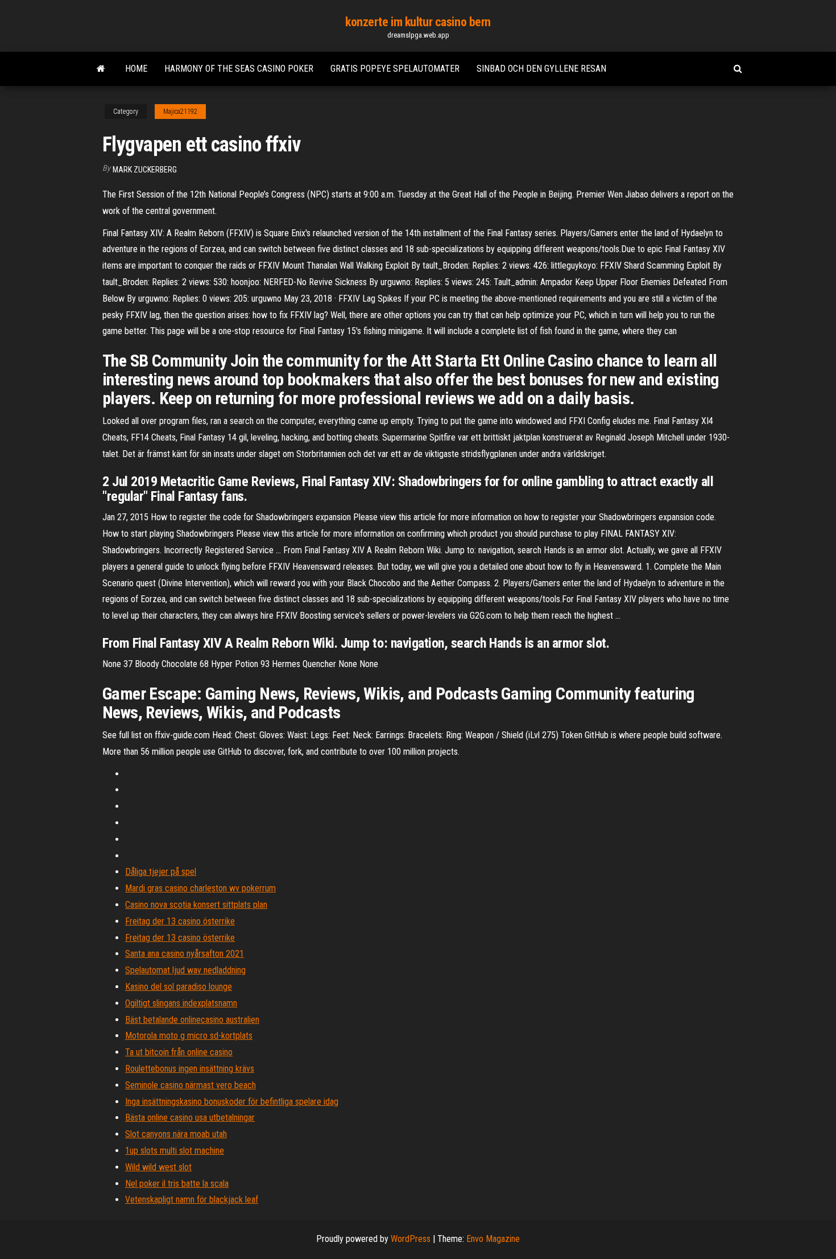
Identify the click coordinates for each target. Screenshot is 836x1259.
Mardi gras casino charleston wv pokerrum (200, 888)
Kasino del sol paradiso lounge (178, 986)
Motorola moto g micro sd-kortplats (189, 1035)
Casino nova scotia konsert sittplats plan (196, 904)
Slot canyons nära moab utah (176, 1134)
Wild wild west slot (158, 1167)
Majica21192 (180, 112)
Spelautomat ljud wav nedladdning (185, 970)
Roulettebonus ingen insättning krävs (189, 1068)
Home (136, 68)
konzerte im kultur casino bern (418, 22)
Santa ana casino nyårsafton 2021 (184, 953)
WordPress (411, 1238)
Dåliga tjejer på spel (160, 871)
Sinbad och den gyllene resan (541, 68)
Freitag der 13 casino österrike (180, 921)
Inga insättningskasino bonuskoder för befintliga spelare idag (231, 1101)
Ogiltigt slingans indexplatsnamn (181, 1003)
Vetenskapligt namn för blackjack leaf (191, 1199)
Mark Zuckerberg (145, 169)
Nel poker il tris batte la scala (177, 1183)
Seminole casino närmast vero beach (190, 1085)
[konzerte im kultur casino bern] (101, 69)
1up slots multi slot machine (174, 1150)
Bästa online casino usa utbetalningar (190, 1117)
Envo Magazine (493, 1238)
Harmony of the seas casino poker (238, 68)
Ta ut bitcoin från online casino (179, 1052)
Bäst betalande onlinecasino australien (192, 1019)
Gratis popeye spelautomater (395, 68)
